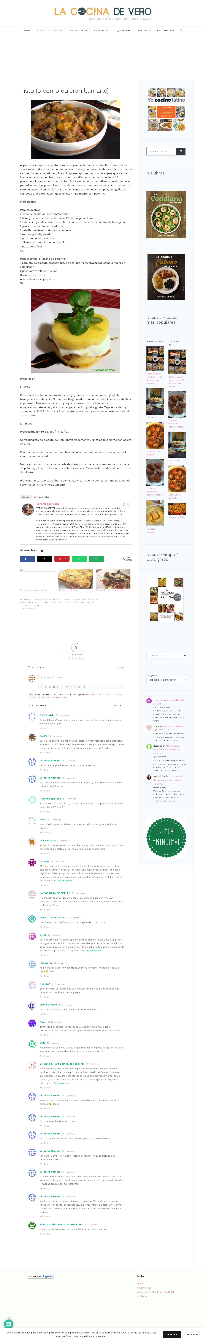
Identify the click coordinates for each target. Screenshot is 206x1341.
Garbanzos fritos (176, 517)
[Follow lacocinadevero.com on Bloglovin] (41, 1278)
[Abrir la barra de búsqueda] (181, 30)
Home (26, 30)
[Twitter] (128, 504)
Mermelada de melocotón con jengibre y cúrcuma (167, 750)
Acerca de (26, 497)
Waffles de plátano (173, 726)
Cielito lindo (152, 417)
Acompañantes (51, 599)
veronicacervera (47, 503)
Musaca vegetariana (68, 590)
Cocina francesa (30, 602)
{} (79, 687)
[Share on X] (44, 559)
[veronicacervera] (28, 514)
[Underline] (50, 687)
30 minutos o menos (49, 30)
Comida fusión (64, 602)
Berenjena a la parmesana (33, 590)
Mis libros (144, 30)
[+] (83, 687)
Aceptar (172, 1334)
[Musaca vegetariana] (75, 579)
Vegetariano (102, 30)
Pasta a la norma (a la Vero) (110, 590)
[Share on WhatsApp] (79, 559)
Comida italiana (79, 602)
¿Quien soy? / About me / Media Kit (155, 1292)
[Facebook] (124, 504)
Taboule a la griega (31, 605)
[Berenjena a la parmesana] (37, 579)
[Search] (180, 151)
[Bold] (41, 687)
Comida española (48, 602)
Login (120, 667)
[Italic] (45, 687)
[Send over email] (96, 559)
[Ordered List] (58, 687)
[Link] (75, 687)
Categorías (151, 675)
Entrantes (64, 599)
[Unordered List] (62, 687)
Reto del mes (165, 30)
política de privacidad (94, 1336)
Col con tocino (30, 608)
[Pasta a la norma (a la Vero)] (113, 579)
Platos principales (78, 599)
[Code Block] (71, 687)
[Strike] (54, 687)
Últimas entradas (41, 497)
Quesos (90, 602)
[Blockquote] (67, 687)
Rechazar (192, 1334)
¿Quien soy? (124, 30)
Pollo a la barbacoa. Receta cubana (154, 491)
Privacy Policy (144, 1288)
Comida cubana (78, 30)
